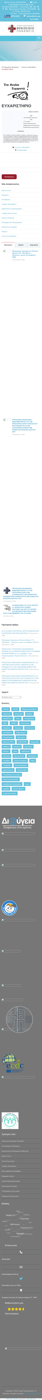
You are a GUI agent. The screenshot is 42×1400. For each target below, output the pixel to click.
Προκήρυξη (32, 756)
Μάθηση (6, 746)
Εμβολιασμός (21, 732)
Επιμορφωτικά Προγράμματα (12, 222)
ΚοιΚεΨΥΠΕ (22, 742)
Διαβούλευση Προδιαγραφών (12, 209)
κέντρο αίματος (18, 789)
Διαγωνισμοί (25, 723)
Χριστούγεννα (8, 770)
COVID (15, 709)
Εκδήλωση (29, 728)
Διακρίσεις (5, 195)
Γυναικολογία (29, 718)
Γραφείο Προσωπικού (9, 213)
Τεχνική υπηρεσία (20, 761)
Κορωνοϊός (35, 742)
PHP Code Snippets (12, 1399)
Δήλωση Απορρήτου (32, 1393)
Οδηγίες (4, 231)
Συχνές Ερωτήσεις (8, 1161)
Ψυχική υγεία (21, 770)
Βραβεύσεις (7, 718)
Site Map (13, 13)
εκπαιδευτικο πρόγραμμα (12, 784)
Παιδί (15, 751)
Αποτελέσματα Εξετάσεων (11, 1146)
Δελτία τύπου (6, 190)
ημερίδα (6, 789)
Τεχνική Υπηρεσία (8, 218)
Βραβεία (29, 714)
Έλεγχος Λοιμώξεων (29, 709)
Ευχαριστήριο (22, 150)
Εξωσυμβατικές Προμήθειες (11, 1171)
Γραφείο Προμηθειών (9, 204)
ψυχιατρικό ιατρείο (9, 793)
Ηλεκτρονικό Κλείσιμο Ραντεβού (13, 1141)
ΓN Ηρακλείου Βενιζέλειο (10, 67)
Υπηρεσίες (7, 765)
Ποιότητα (6, 756)
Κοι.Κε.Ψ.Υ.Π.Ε (8, 742)
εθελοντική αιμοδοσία (10, 779)
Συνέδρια (6, 761)
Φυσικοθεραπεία (21, 765)
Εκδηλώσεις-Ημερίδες (9, 227)
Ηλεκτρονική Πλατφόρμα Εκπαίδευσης (15, 1151)
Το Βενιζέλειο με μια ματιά (10, 1191)
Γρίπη (18, 718)
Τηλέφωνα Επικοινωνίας (10, 1196)
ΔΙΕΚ (5, 723)
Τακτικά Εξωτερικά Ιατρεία (11, 1181)
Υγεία (32, 761)
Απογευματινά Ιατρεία (9, 1186)
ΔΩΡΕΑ (13, 723)
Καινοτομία (21, 737)
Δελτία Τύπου (6, 1156)
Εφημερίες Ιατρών (8, 1176)
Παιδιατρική (25, 751)
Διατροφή (18, 728)
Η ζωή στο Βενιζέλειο (28, 67)
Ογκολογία (28, 746)
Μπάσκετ (17, 746)
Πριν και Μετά (19, 756)
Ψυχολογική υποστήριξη (11, 775)
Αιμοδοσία (6, 714)
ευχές (27, 784)
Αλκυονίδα (18, 714)
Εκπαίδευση (6, 199)
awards (5, 709)
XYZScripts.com (30, 1399)
